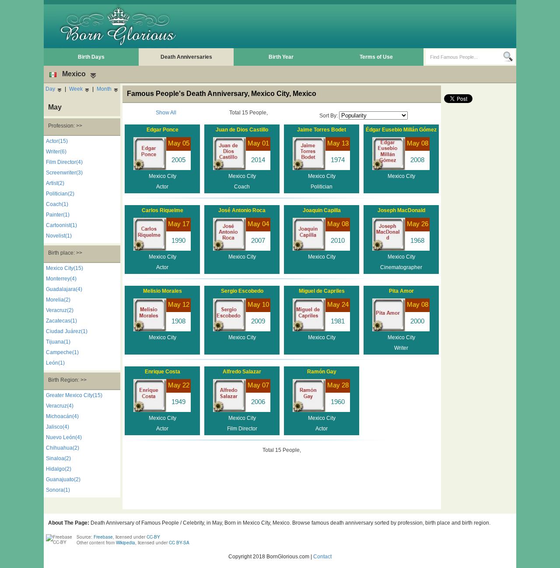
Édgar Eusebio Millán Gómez (401, 130)
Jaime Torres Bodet (321, 130)
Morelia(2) (58, 300)
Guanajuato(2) (63, 479)
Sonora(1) (58, 490)
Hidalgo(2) (58, 469)
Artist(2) (55, 183)
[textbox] (464, 57)
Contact (322, 557)
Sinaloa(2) (58, 458)
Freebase (103, 537)
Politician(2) (60, 194)
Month (104, 89)
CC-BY (153, 537)
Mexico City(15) (64, 268)
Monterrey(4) (61, 279)
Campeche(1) (62, 352)
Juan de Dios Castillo (242, 130)
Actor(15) (57, 141)
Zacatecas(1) (61, 321)
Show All (166, 113)
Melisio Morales (162, 291)
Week (76, 89)
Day (50, 89)
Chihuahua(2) (62, 448)
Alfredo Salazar (242, 372)
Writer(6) (56, 152)
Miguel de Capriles (322, 291)
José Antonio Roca (242, 210)
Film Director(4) (64, 162)
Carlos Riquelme (162, 210)
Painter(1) (58, 215)
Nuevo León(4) (64, 437)
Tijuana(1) (58, 342)
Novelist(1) (59, 236)
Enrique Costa (162, 372)
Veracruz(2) (60, 310)
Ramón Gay (321, 372)
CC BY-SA (179, 543)
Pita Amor (401, 291)
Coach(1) (57, 204)
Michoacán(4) (62, 416)
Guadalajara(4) (64, 289)
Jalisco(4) (57, 427)
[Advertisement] (355, 26)
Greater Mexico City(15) (74, 395)
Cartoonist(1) (61, 225)
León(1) (55, 363)
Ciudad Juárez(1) (67, 331)
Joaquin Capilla (322, 210)
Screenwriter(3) (64, 173)
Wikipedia (125, 543)
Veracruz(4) (60, 406)
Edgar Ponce (162, 130)
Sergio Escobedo (242, 291)
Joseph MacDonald (401, 210)
